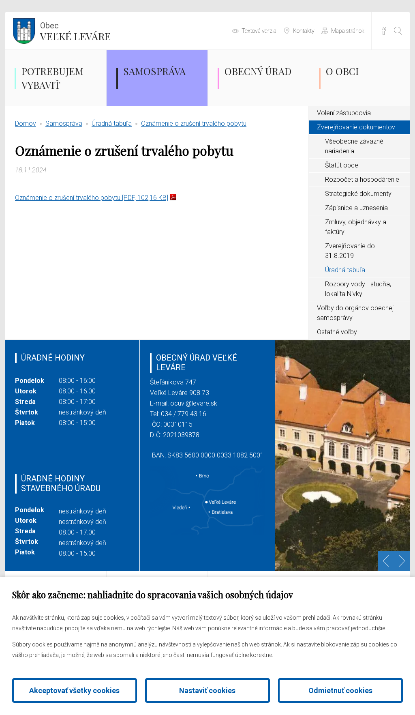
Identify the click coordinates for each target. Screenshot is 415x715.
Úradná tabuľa (112, 123)
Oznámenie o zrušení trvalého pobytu (193, 123)
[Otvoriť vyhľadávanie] (398, 31)
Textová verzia (259, 31)
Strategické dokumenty (358, 194)
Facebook (384, 31)
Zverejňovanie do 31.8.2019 (350, 251)
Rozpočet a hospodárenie (362, 179)
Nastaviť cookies (207, 690)
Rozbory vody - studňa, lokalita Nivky (358, 289)
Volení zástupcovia (344, 113)
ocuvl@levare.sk (193, 403)
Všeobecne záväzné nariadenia (354, 146)
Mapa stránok (347, 31)
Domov (25, 123)
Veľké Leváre (75, 32)
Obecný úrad (258, 70)
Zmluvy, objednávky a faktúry (355, 227)
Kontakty (303, 31)
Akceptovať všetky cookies (74, 690)
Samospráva (154, 70)
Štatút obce (341, 165)
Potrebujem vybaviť (52, 77)
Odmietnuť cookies (340, 690)
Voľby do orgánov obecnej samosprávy (355, 313)
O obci (342, 70)
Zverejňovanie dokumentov (356, 127)
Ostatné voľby (337, 332)
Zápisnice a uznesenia (356, 208)
